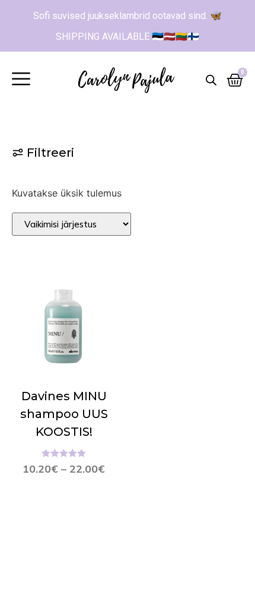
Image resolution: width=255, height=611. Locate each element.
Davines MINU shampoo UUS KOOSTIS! (64, 414)
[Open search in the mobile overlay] (211, 80)
